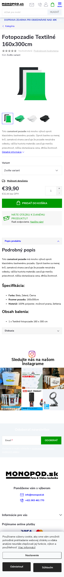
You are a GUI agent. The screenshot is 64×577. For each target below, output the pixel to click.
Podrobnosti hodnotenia (46, 51)
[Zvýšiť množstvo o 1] (59, 188)
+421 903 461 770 (34, 500)
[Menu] (59, 4)
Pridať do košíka (34, 203)
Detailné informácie (11, 152)
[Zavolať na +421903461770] (40, 4)
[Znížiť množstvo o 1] (59, 193)
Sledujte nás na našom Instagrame (32, 362)
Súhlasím (47, 567)
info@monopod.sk (34, 494)
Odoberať (51, 440)
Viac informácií (26, 547)
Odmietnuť (16, 566)
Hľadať (54, 12)
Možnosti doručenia (17, 180)
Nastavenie (32, 555)
